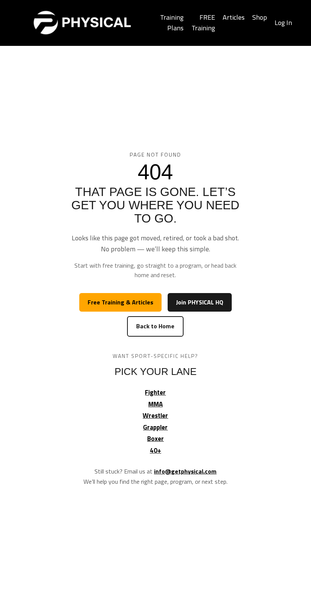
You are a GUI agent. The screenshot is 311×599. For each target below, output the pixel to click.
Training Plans (172, 22)
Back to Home (155, 326)
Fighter (155, 392)
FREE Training (203, 22)
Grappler (155, 427)
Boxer (155, 439)
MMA (155, 404)
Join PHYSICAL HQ (199, 302)
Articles (234, 17)
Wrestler (155, 415)
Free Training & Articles (120, 302)
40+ (155, 450)
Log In (283, 22)
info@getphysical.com (185, 471)
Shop (259, 17)
